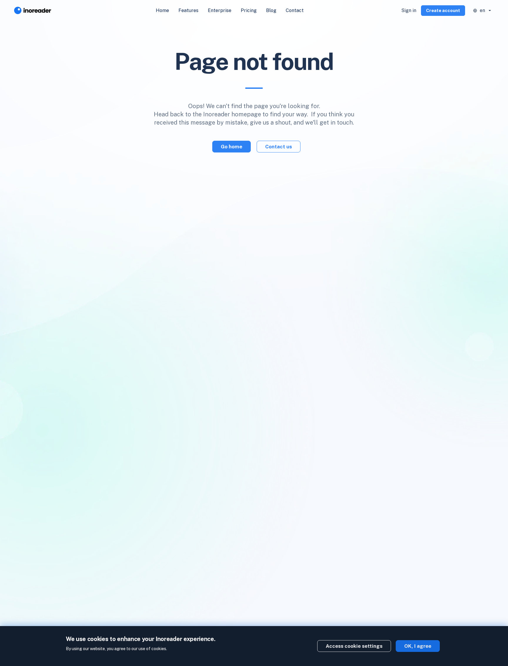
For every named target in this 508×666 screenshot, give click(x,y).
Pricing (249, 10)
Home (162, 10)
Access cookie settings (354, 646)
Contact (295, 10)
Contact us (278, 147)
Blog (271, 10)
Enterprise (219, 10)
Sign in (408, 10)
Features (188, 10)
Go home (231, 147)
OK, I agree (417, 646)
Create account (443, 10)
